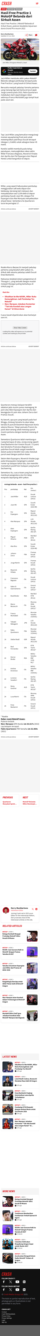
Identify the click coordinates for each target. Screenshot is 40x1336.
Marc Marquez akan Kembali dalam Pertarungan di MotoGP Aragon (13, 999)
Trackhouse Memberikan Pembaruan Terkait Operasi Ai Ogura (26, 1215)
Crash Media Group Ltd (13, 1294)
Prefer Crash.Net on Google (15, 69)
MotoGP (11, 9)
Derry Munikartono (7, 34)
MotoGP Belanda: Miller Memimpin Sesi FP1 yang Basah (29, 803)
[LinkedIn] (24, 1282)
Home (4, 9)
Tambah (33, 71)
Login (3, 1320)
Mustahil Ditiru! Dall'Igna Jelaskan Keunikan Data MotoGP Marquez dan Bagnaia (13, 1015)
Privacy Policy (6, 1316)
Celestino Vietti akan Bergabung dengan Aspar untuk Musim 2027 (24, 1244)
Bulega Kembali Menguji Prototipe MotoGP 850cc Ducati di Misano (11, 936)
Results (19, 9)
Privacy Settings (7, 1318)
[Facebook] (4, 1282)
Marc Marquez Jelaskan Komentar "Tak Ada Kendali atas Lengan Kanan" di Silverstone (20, 306)
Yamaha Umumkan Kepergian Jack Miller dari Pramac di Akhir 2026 (13, 968)
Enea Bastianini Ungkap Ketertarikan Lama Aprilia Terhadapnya (24, 1095)
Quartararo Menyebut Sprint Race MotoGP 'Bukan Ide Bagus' (9, 803)
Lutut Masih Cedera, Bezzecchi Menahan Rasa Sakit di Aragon (26, 1080)
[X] (11, 1282)
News (11, 932)
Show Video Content (20, 328)
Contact (4, 1312)
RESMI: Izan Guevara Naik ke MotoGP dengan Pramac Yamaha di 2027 (12, 952)
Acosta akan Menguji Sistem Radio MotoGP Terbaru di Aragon (25, 1258)
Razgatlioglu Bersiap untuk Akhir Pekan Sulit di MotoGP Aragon (12, 984)
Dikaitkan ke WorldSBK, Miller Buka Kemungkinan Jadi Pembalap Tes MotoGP (20, 299)
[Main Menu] (37, 3)
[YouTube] (17, 1282)
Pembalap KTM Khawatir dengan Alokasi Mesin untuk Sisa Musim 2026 (25, 1109)
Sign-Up (4, 1322)
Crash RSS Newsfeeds (8, 1314)
